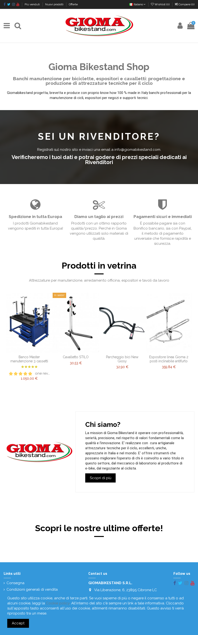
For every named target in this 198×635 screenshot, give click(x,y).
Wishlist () (162, 4)
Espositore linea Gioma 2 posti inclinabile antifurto (168, 359)
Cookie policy (58, 603)
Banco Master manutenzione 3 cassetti (29, 359)
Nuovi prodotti (54, 4)
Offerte (73, 4)
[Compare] (32, 347)
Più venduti (33, 4)
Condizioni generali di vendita (32, 589)
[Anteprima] (29, 354)
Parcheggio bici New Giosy (122, 359)
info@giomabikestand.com (137, 149)
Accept (18, 623)
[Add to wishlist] (25, 347)
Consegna (15, 583)
